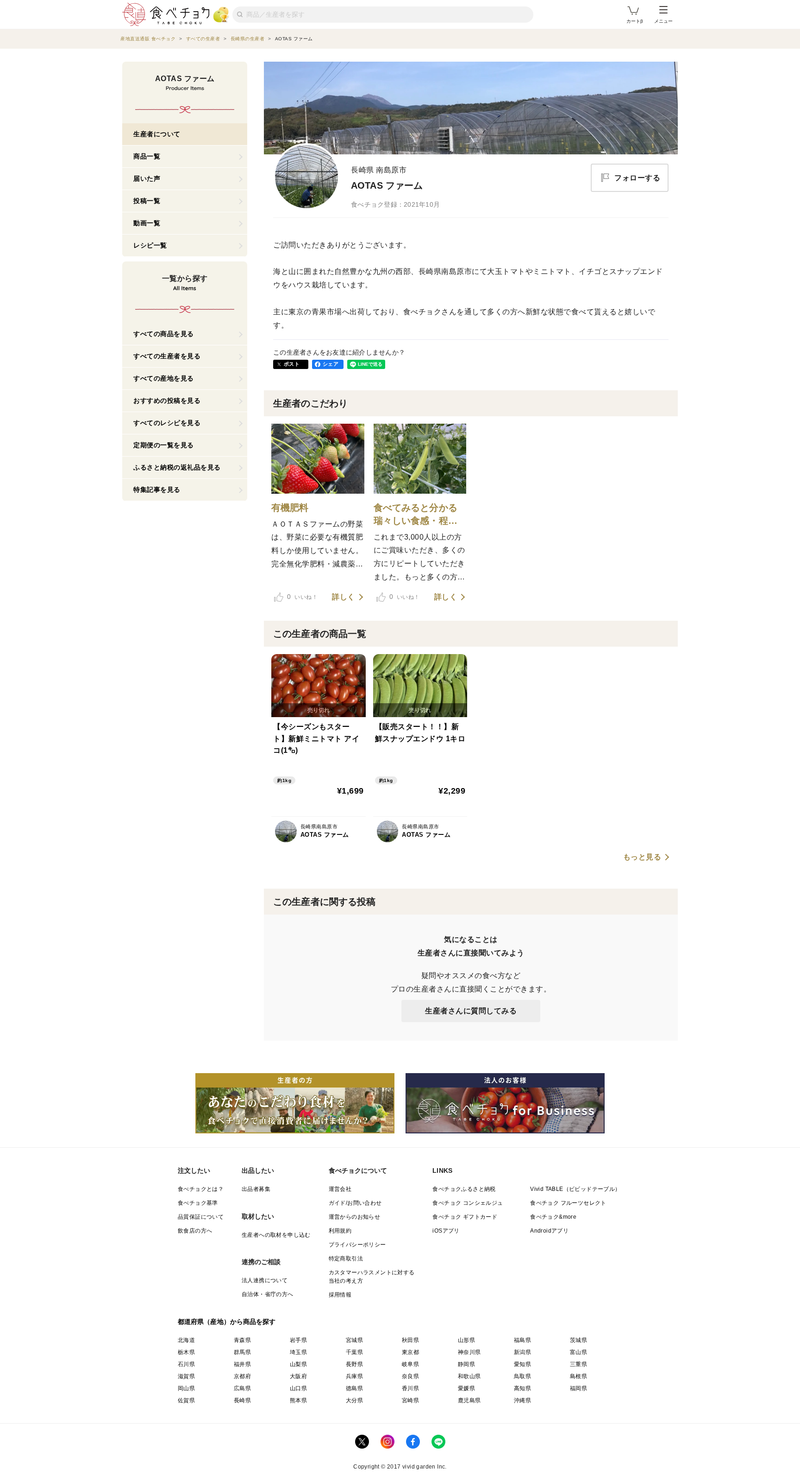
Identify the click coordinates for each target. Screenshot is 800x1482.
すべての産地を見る (163, 378)
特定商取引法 (346, 1258)
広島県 (242, 1388)
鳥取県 (522, 1376)
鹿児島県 (469, 1400)
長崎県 (242, 1400)
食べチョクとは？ (201, 1189)
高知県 (522, 1388)
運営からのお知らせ (355, 1217)
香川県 (410, 1388)
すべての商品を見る (163, 333)
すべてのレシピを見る (166, 422)
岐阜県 (410, 1364)
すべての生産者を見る (166, 356)
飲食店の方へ (195, 1231)
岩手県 (298, 1340)
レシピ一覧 (150, 245)
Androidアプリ (549, 1231)
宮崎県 (410, 1400)
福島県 (522, 1340)
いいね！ (302, 596)
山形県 (466, 1340)
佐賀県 (186, 1400)
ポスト (292, 364)
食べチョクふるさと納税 (463, 1189)
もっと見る (642, 857)
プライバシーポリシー (357, 1244)
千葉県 (354, 1352)
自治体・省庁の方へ (268, 1294)
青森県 (242, 1340)
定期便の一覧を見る (163, 445)
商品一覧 (146, 156)
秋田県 (410, 1340)
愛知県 (522, 1364)
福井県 (242, 1364)
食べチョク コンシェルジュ (467, 1203)
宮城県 (354, 1340)
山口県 (298, 1388)
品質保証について (201, 1217)
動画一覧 (146, 223)
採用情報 (340, 1294)
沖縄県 (522, 1400)
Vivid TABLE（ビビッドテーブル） (575, 1189)
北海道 (186, 1340)
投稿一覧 (146, 200)
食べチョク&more (553, 1217)
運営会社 (340, 1189)
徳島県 (354, 1388)
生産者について (157, 134)
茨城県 (578, 1340)
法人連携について (265, 1280)
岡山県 (186, 1388)
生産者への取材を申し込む (276, 1235)
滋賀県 (186, 1376)
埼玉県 (298, 1352)
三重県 (578, 1364)
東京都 (410, 1352)
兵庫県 (354, 1376)
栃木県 (186, 1352)
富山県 (578, 1352)
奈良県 (410, 1376)
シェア (330, 364)
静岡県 (466, 1364)
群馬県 (242, 1352)
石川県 (186, 1364)
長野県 (354, 1364)
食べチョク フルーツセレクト (568, 1203)
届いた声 (146, 178)
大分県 (354, 1400)
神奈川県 (469, 1352)
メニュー (663, 21)
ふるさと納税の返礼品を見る (177, 467)
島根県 (578, 1376)
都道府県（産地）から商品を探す (227, 1321)
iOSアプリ (445, 1231)
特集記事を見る (157, 489)
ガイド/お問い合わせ (355, 1203)
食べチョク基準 (198, 1203)
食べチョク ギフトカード (464, 1217)
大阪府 (298, 1376)
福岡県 (578, 1388)
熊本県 (298, 1400)
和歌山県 (469, 1376)
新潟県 (522, 1352)
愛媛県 (466, 1388)
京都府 (242, 1376)
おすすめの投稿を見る (166, 400)
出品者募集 (256, 1189)
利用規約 (340, 1231)
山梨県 (298, 1364)
